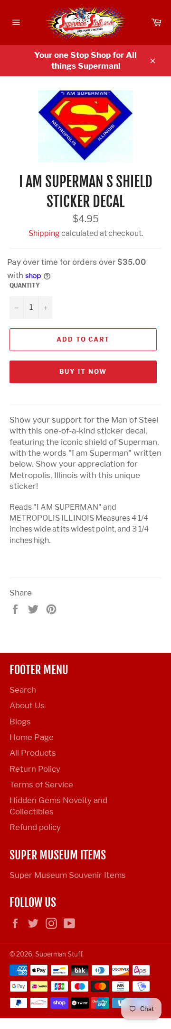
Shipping (44, 233)
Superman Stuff (58, 954)
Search (23, 690)
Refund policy (35, 827)
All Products (33, 753)
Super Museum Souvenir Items (68, 875)
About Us (27, 705)
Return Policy (35, 769)
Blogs (20, 721)
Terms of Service (41, 784)
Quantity (25, 285)
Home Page (32, 737)
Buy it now (83, 371)
